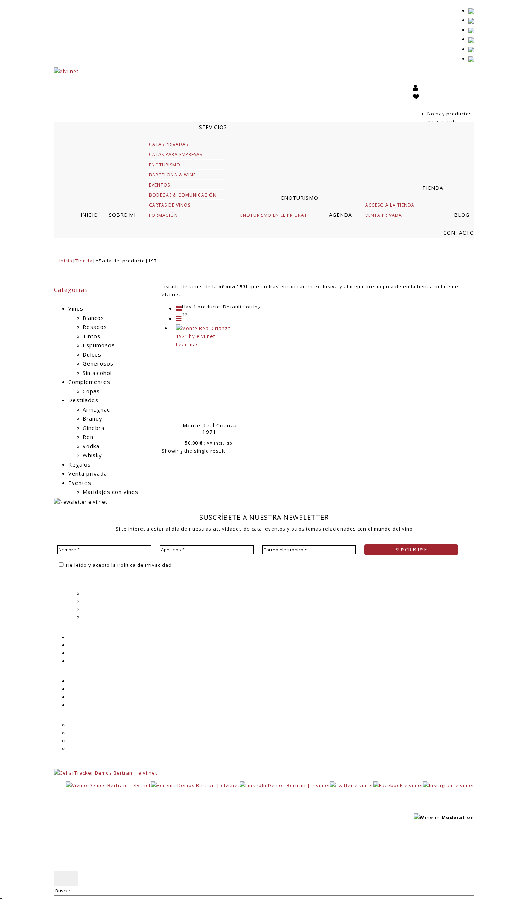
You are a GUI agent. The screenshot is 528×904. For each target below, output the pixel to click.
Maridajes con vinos (110, 491)
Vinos (75, 308)
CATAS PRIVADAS (168, 144)
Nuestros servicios (106, 601)
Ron (88, 436)
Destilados (83, 400)
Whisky (92, 455)
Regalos (79, 464)
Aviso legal (128, 851)
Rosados (95, 326)
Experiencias (99, 609)
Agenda (77, 637)
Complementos (89, 381)
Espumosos (99, 345)
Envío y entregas (89, 741)
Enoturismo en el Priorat (273, 215)
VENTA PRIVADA (383, 215)
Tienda (84, 260)
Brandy (92, 418)
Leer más (187, 344)
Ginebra (94, 427)
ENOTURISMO (164, 165)
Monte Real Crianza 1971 (209, 428)
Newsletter (82, 653)
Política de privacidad (81, 851)
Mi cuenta (80, 681)
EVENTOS (159, 185)
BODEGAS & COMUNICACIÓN (183, 195)
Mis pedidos (83, 697)
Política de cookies (170, 851)
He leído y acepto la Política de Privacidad (118, 565)
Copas (91, 391)
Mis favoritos (84, 689)
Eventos (79, 482)
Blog (73, 645)
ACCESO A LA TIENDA (389, 205)
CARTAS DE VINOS (169, 205)
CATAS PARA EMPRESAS (175, 154)
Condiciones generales (97, 733)
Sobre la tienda (87, 725)
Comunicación (100, 617)
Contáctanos (84, 705)
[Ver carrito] (417, 106)
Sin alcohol (97, 372)
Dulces (92, 354)
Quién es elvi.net (104, 593)
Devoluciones (85, 748)
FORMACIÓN (163, 215)
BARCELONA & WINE (172, 175)
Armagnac (96, 409)
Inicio (66, 260)
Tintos (92, 336)
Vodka (91, 446)
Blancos (93, 317)
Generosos (98, 363)
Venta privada (87, 473)
